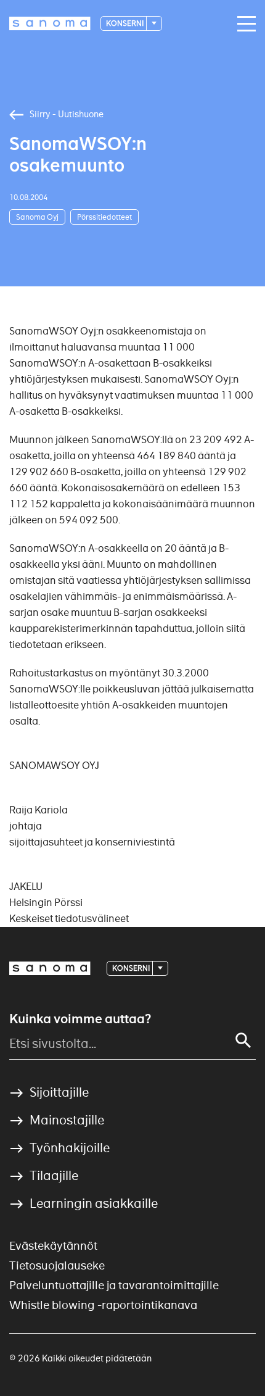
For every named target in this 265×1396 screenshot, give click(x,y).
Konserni (125, 23)
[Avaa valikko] (243, 24)
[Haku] (243, 1040)
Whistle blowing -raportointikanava (103, 1305)
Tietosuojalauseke (57, 1265)
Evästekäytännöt (53, 1246)
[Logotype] (50, 968)
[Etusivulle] (50, 23)
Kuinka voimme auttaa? (80, 1019)
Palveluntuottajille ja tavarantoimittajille (114, 1285)
